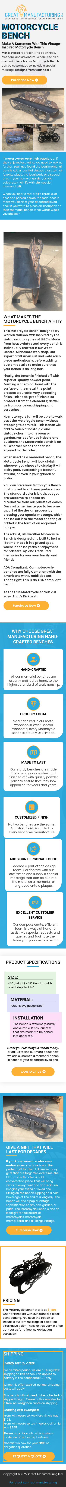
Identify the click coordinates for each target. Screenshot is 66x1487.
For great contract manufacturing (33, 1482)
